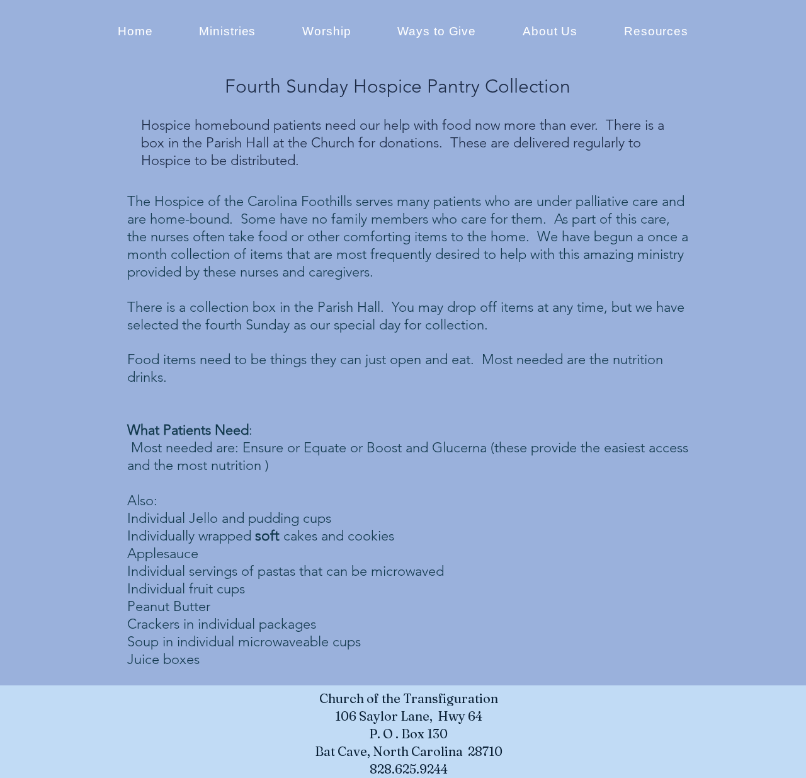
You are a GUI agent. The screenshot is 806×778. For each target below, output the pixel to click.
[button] (550, 31)
